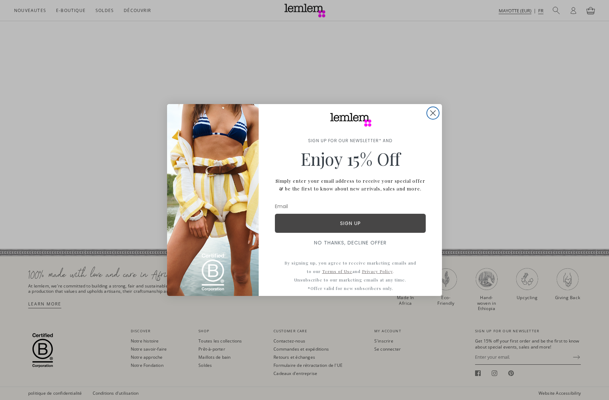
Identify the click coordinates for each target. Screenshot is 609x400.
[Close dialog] (433, 113)
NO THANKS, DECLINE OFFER (350, 242)
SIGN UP (350, 223)
